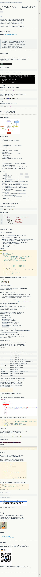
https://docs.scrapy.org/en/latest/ (11, 34)
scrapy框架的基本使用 (6, 536)
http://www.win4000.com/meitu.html (7, 394)
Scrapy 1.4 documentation (6, 535)
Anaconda (27, 58)
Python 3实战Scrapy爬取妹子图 (8, 537)
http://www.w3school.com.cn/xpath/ (24, 301)
